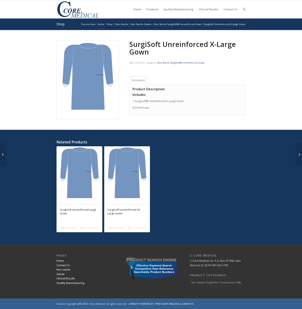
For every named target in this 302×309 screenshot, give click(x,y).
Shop (60, 24)
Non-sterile (63, 269)
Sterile (60, 274)
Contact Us (63, 265)
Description (138, 80)
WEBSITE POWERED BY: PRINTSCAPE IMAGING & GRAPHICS (161, 303)
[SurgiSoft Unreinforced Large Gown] (3, 154)
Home (100, 24)
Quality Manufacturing (70, 283)
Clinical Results (65, 278)
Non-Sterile (121, 24)
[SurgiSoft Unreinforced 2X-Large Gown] (299, 154)
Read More (70, 227)
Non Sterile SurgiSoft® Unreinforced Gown (178, 24)
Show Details (90, 227)
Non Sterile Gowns (141, 24)
